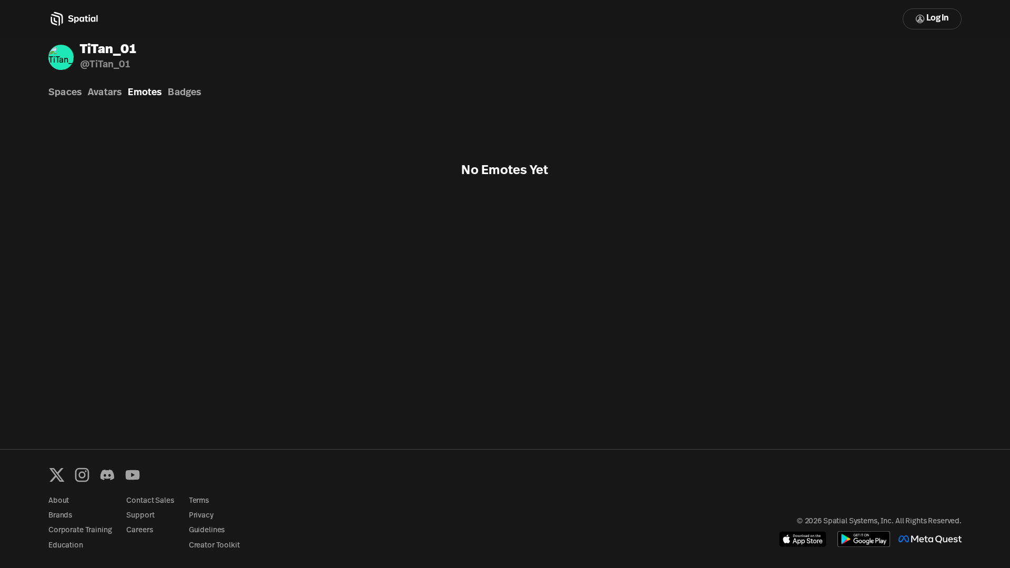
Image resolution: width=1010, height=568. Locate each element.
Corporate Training (80, 530)
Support (140, 516)
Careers (139, 530)
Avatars (105, 93)
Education (65, 546)
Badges (184, 93)
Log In (937, 18)
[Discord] (107, 474)
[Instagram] (82, 474)
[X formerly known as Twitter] (56, 474)
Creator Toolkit (214, 546)
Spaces (65, 93)
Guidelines (207, 530)
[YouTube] (132, 474)
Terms (199, 501)
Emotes (144, 93)
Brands (60, 516)
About (58, 501)
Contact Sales (150, 501)
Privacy (201, 516)
